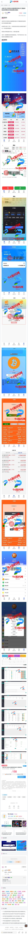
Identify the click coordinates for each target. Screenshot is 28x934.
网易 (3, 900)
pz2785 (6, 870)
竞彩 (23, 900)
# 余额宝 (23, 797)
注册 (18, 862)
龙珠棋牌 (7, 891)
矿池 (24, 902)
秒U (13, 902)
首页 (2, 5)
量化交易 (14, 895)
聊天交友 (14, 898)
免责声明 (11, 927)
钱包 (8, 895)
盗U (18, 904)
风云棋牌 (23, 891)
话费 (10, 897)
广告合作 (16, 927)
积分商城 (6, 902)
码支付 (16, 902)
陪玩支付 (8, 893)
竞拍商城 (19, 900)
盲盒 (16, 904)
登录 (11, 862)
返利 (23, 895)
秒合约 (10, 902)
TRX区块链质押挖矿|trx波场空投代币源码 (11, 920)
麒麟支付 (12, 891)
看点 (13, 904)
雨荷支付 (4, 893)
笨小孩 (6, 12)
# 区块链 (4, 797)
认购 (13, 897)
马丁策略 (19, 891)
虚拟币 (19, 897)
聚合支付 (4, 898)
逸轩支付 (19, 895)
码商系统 (20, 902)
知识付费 (9, 904)
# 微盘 (19, 797)
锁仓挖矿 (20, 893)
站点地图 (7, 927)
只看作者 (24, 866)
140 (12, 816)
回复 (8, 874)
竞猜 (16, 900)
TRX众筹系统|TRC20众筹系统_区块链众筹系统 (12, 918)
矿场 (6, 904)
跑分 (3, 897)
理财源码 (5, 5)
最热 (6, 867)
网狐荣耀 (19, 898)
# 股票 (4, 799)
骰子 (15, 891)
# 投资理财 (10, 797)
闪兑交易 (15, 893)
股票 (22, 897)
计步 (16, 897)
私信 (25, 13)
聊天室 (10, 898)
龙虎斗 (3, 891)
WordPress (18, 929)
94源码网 (13, 929)
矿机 (3, 904)
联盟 (7, 898)
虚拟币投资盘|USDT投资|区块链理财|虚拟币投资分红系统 (14, 923)
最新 (3, 867)
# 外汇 (15, 797)
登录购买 (22, 777)
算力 (13, 900)
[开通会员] (26, 925)
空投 (3, 902)
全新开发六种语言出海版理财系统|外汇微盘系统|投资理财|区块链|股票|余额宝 (13, 9)
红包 (10, 900)
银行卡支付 (4, 895)
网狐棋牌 (23, 898)
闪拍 (12, 893)
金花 (11, 895)
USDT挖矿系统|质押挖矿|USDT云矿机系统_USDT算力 (14, 916)
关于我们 (21, 927)
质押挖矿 (6, 897)
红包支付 (6, 900)
